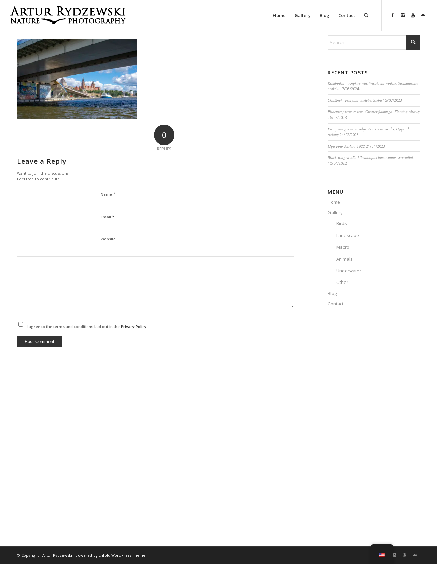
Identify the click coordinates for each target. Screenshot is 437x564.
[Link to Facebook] (392, 15)
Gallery (335, 212)
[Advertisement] (374, 430)
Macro (342, 247)
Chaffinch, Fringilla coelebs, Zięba (355, 100)
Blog (332, 293)
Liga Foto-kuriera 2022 (346, 146)
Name (108, 194)
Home (334, 202)
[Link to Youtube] (413, 15)
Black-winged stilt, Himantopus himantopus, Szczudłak (371, 157)
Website (108, 239)
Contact (335, 304)
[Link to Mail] (423, 15)
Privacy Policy (133, 326)
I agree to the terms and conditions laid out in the (86, 326)
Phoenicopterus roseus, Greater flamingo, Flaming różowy (374, 111)
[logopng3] (67, 20)
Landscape (347, 235)
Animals (344, 259)
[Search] (366, 15)
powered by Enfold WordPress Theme (110, 555)
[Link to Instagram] (402, 15)
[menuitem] (279, 15)
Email (107, 217)
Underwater (348, 270)
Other (342, 282)
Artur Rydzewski (57, 555)
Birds (341, 223)
